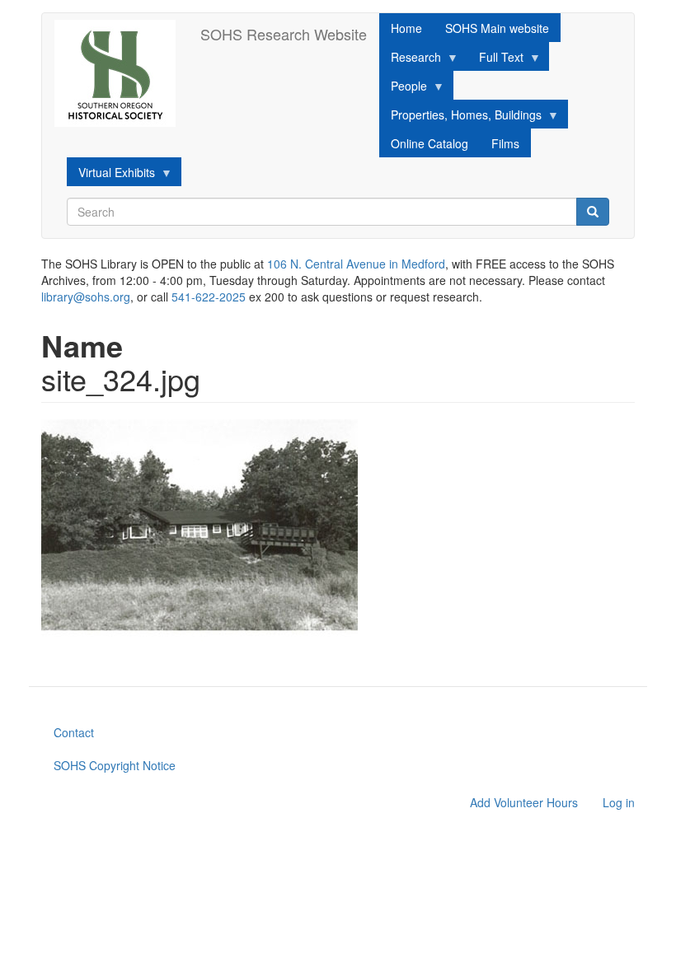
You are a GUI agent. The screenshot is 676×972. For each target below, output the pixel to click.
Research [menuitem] (410, 60)
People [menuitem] (403, 88)
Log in (619, 802)
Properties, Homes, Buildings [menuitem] (460, 117)
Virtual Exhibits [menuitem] (111, 175)
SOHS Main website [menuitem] (497, 28)
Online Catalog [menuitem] (429, 143)
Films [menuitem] (505, 143)
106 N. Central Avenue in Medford (356, 263)
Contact (74, 732)
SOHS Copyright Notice (115, 765)
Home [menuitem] (406, 28)
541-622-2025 (208, 296)
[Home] (121, 73)
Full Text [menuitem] (495, 60)
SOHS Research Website (283, 33)
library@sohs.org (85, 296)
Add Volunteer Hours (524, 802)
